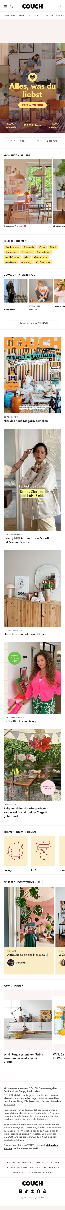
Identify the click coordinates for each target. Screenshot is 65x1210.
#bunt (53, 247)
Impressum (47, 1163)
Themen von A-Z (25, 1163)
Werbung (47, 1172)
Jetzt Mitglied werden (34, 323)
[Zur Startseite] (32, 6)
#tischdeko (29, 247)
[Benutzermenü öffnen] (59, 6)
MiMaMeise (22, 962)
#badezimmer (12, 247)
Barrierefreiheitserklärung (27, 1172)
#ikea (42, 247)
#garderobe (11, 252)
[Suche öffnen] (11, 6)
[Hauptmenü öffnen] (5, 6)
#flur (26, 257)
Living (22, 15)
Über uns (10, 1163)
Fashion (48, 15)
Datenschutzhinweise (17, 1167)
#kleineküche (40, 257)
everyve (10, 226)
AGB (57, 1163)
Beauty (37, 15)
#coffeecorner (43, 262)
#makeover (11, 262)
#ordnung (26, 262)
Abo (38, 1163)
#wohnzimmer (43, 252)
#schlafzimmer (12, 257)
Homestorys (10, 15)
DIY (30, 15)
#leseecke (27, 252)
